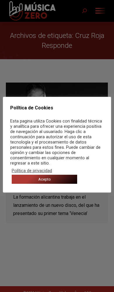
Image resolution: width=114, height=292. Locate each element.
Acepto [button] (44, 179)
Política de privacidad (32, 170)
